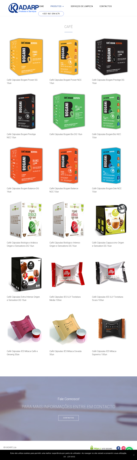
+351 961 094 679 (51, 14)
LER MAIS (71, 457)
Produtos (56, 6)
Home (41, 6)
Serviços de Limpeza (82, 6)
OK (64, 457)
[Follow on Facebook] (118, 448)
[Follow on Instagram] (123, 448)
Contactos (106, 6)
